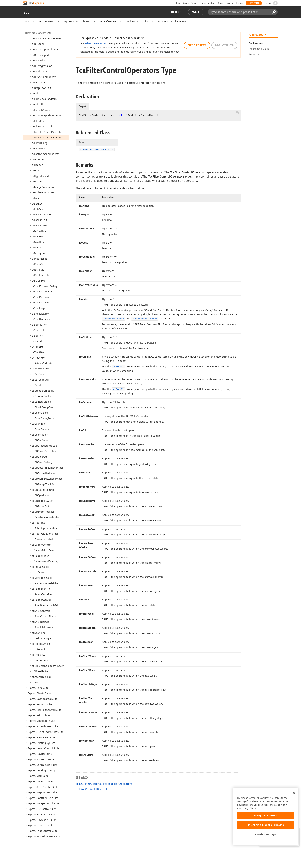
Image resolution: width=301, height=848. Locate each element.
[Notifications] (275, 3)
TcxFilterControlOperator (144, 115)
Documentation (207, 3)
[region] (265, 816)
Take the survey (197, 45)
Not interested (224, 45)
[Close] (294, 793)
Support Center (190, 3)
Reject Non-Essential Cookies (265, 825)
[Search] (274, 12)
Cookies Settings (265, 834)
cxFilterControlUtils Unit (91, 789)
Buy (178, 3)
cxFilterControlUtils (137, 21)
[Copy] (237, 112)
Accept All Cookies (265, 815)
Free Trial (253, 3)
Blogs (220, 3)
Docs (26, 21)
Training (229, 3)
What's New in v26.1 (97, 43)
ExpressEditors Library (76, 21)
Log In (268, 3)
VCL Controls (46, 21)
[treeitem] (47, 38)
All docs (176, 12)
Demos (239, 3)
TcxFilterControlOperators (173, 21)
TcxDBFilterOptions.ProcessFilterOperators (104, 784)
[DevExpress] (34, 3)
